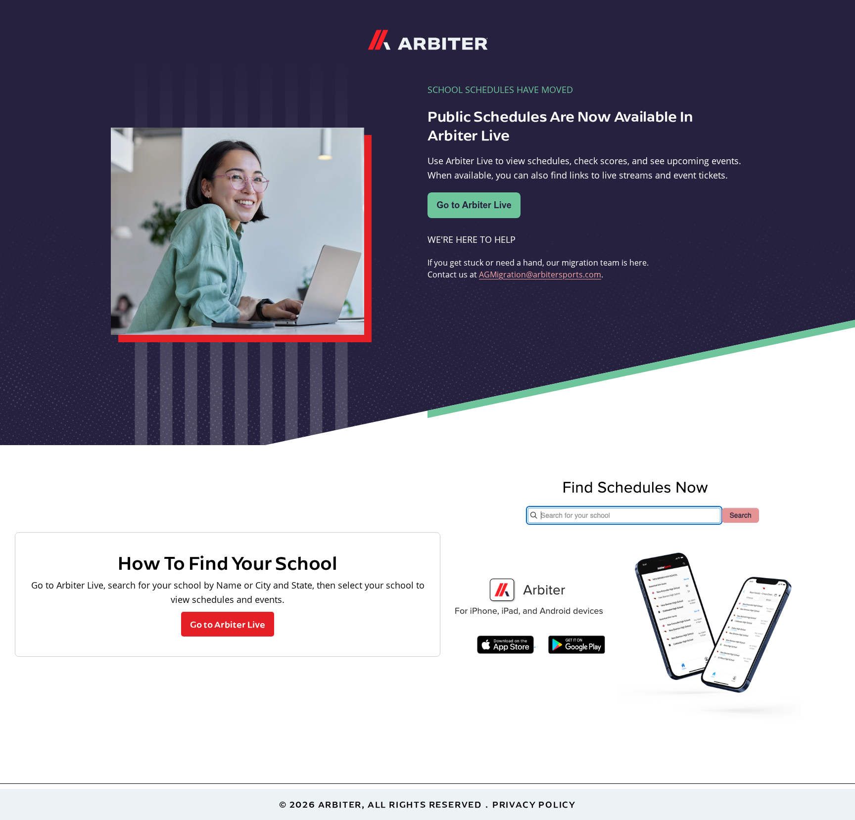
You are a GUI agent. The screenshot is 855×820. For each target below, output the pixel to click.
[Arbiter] (427, 39)
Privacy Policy (534, 804)
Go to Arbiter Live (227, 624)
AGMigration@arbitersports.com (540, 274)
